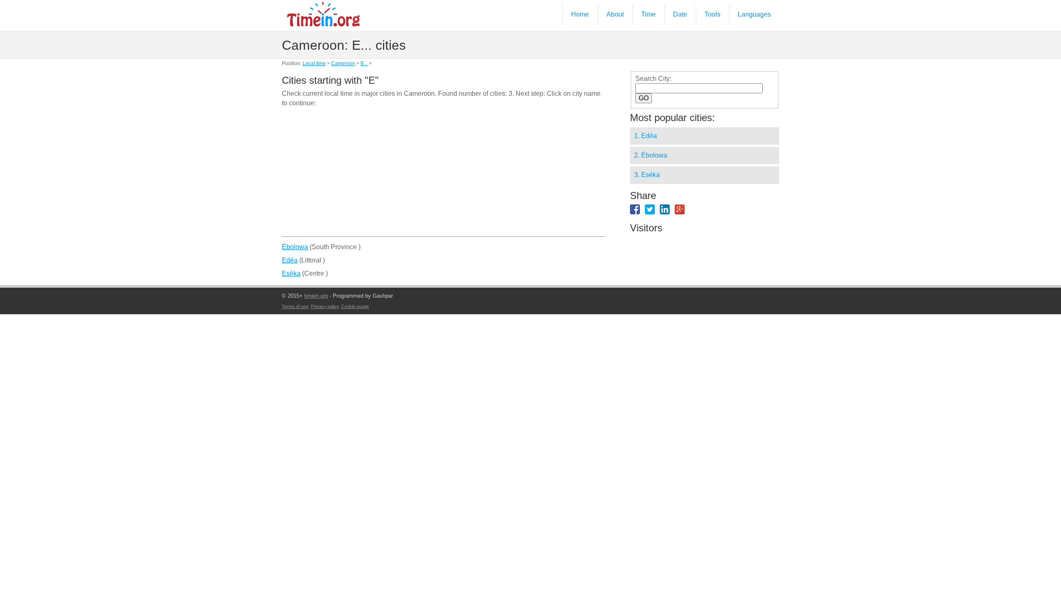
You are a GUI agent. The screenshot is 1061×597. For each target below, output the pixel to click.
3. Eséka (647, 174)
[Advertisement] (443, 175)
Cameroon (343, 63)
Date (680, 14)
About (615, 14)
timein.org (316, 296)
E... (364, 63)
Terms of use (295, 306)
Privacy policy (325, 306)
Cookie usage (355, 306)
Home (580, 14)
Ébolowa (295, 246)
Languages (754, 14)
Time (648, 14)
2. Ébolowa (650, 155)
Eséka (291, 273)
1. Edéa (645, 135)
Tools (712, 14)
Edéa (290, 260)
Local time (314, 63)
